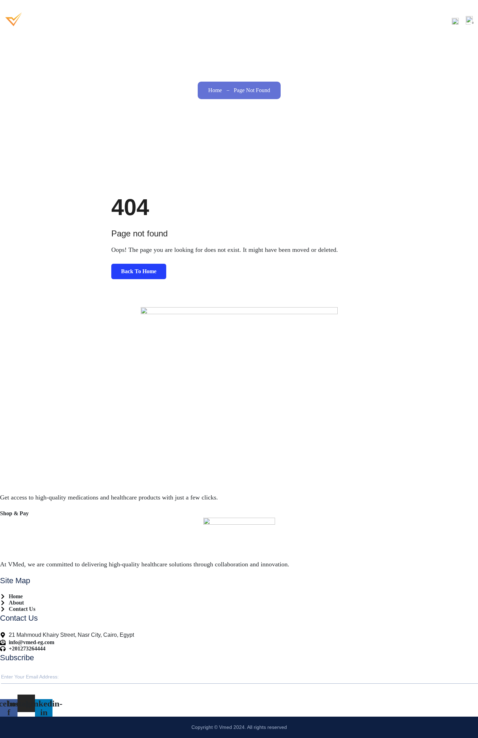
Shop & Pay (14, 513)
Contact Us (427, 21)
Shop (358, 21)
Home (302, 21)
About (328, 21)
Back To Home (138, 271)
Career (389, 21)
